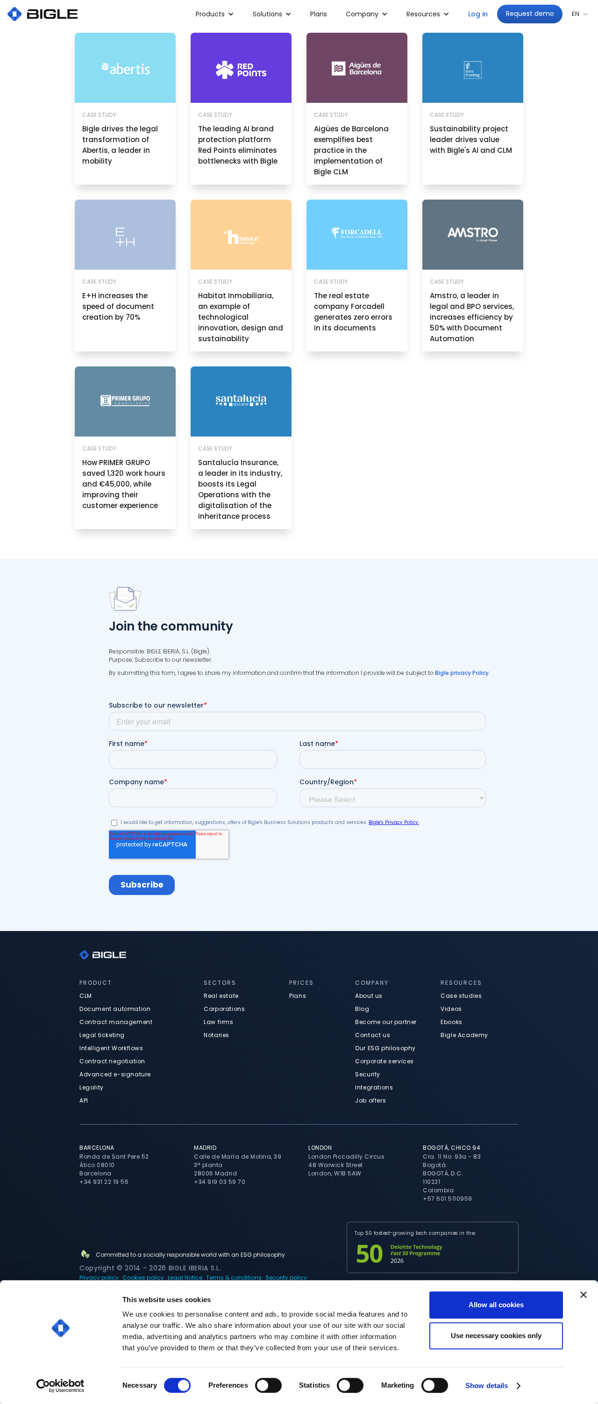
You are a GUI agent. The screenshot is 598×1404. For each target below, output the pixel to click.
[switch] (268, 1385)
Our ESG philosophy (385, 1048)
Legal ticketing (102, 1035)
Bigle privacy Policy (462, 673)
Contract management (115, 1022)
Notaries (216, 1035)
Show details (486, 1386)
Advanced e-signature (115, 1074)
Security (367, 1074)
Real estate (221, 996)
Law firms (218, 1022)
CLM (85, 996)
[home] (42, 14)
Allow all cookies (496, 1305)
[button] (214, 14)
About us (369, 996)
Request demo (530, 13)
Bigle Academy (464, 1035)
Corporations (224, 1009)
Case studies (461, 996)
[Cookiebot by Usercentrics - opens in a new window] (60, 1386)
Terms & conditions (234, 1278)
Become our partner (386, 1022)
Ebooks (452, 1022)
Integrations (374, 1087)
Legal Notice (185, 1278)
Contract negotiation (112, 1061)
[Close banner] (583, 1294)
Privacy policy (99, 1278)
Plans (318, 14)
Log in (478, 14)
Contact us (372, 1035)
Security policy (286, 1278)
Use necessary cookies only (496, 1336)
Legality (91, 1087)
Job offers (370, 1100)
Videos (451, 1009)
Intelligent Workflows (111, 1048)
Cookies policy (143, 1278)
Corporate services (384, 1061)
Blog (362, 1009)
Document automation (114, 1009)
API (83, 1100)
